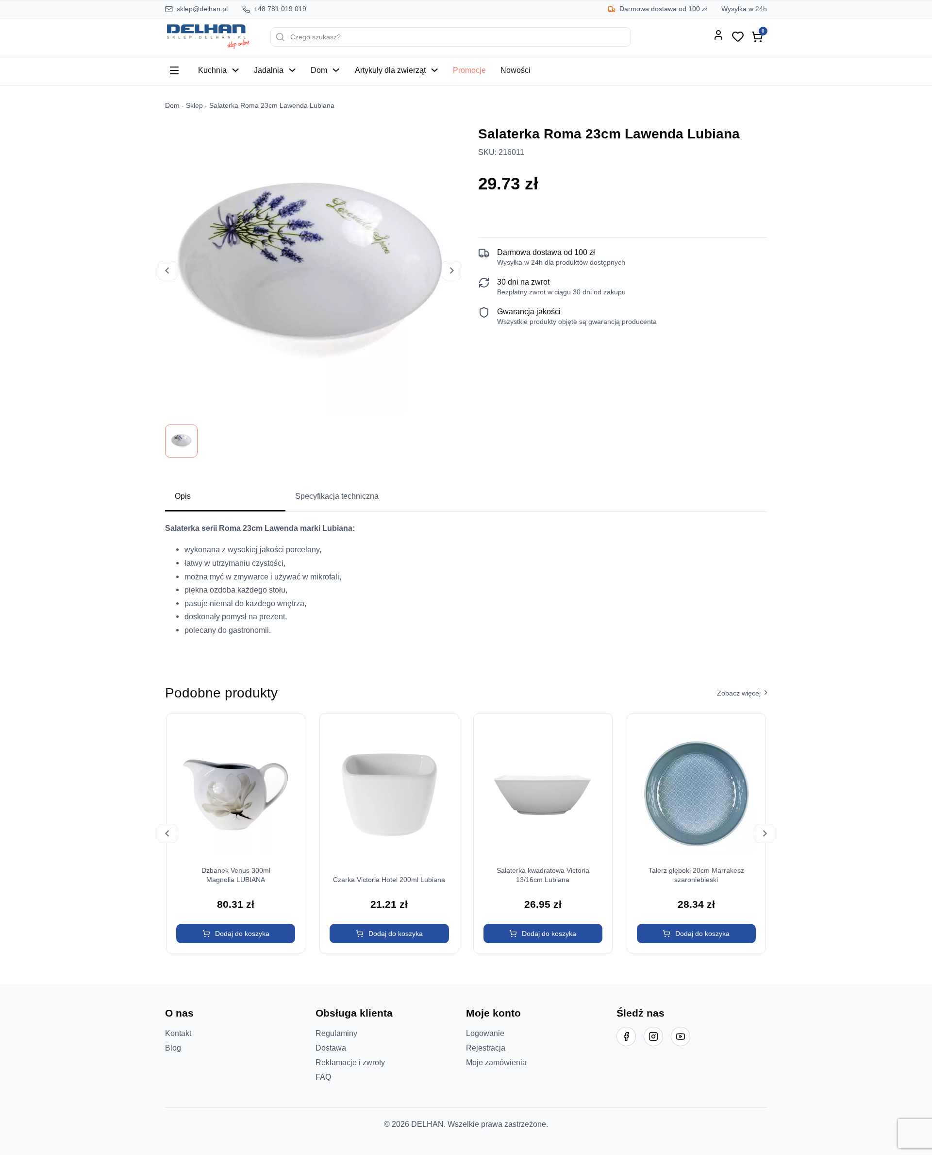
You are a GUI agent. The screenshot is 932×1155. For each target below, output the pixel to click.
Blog (173, 1047)
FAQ (323, 1076)
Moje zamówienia (496, 1062)
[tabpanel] (466, 583)
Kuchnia (212, 70)
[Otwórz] (174, 70)
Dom (319, 70)
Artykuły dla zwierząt (390, 70)
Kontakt (178, 1033)
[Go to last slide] (167, 833)
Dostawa (331, 1047)
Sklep (194, 105)
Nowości (515, 70)
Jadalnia (268, 70)
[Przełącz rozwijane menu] (235, 70)
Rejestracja (485, 1047)
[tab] (225, 497)
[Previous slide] (167, 270)
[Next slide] (451, 270)
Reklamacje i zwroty (350, 1062)
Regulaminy (336, 1033)
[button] (235, 933)
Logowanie (485, 1033)
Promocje (469, 70)
